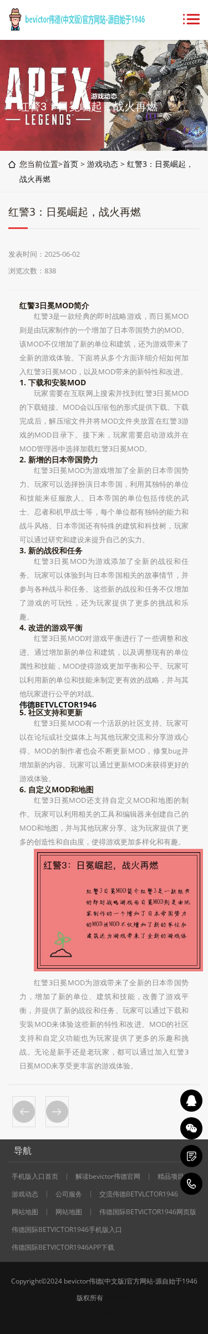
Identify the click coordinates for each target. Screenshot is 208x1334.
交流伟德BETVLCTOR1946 (138, 1194)
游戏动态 (102, 164)
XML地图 (118, 1297)
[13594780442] (191, 1184)
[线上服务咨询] (191, 1100)
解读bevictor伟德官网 (107, 1176)
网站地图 (25, 1212)
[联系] (191, 1156)
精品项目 (171, 1176)
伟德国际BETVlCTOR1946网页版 (147, 1212)
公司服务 (68, 1194)
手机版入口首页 (35, 1176)
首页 (70, 164)
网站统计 (104, 1314)
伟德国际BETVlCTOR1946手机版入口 (67, 1229)
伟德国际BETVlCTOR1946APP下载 (63, 1247)
